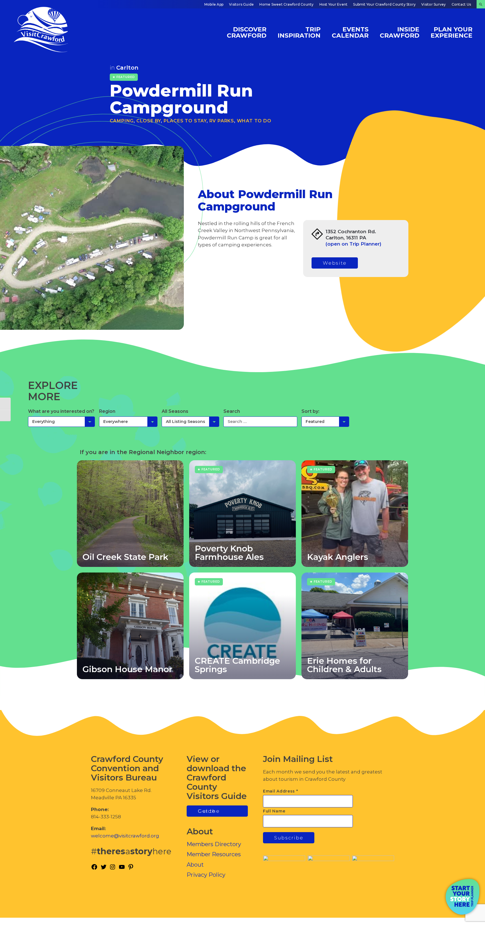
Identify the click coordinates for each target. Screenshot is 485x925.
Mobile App (213, 4)
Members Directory (214, 844)
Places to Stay (185, 120)
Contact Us (461, 4)
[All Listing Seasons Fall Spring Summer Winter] (190, 421)
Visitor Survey (433, 4)
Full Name (274, 811)
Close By (148, 120)
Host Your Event (333, 4)
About (195, 864)
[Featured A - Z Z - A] (325, 421)
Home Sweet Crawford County (286, 4)
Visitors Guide (241, 4)
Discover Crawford (246, 32)
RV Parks (221, 120)
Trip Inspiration (299, 32)
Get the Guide (209, 811)
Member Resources (214, 854)
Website (335, 263)
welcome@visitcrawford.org (125, 836)
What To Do (254, 120)
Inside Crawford (399, 32)
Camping (122, 120)
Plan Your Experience (451, 32)
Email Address (280, 791)
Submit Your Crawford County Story (384, 4)
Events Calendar (350, 32)
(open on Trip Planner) (353, 244)
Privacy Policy (206, 874)
